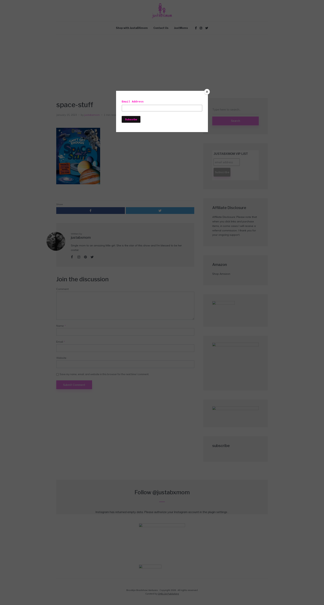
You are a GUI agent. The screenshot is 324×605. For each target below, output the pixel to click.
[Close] (207, 92)
